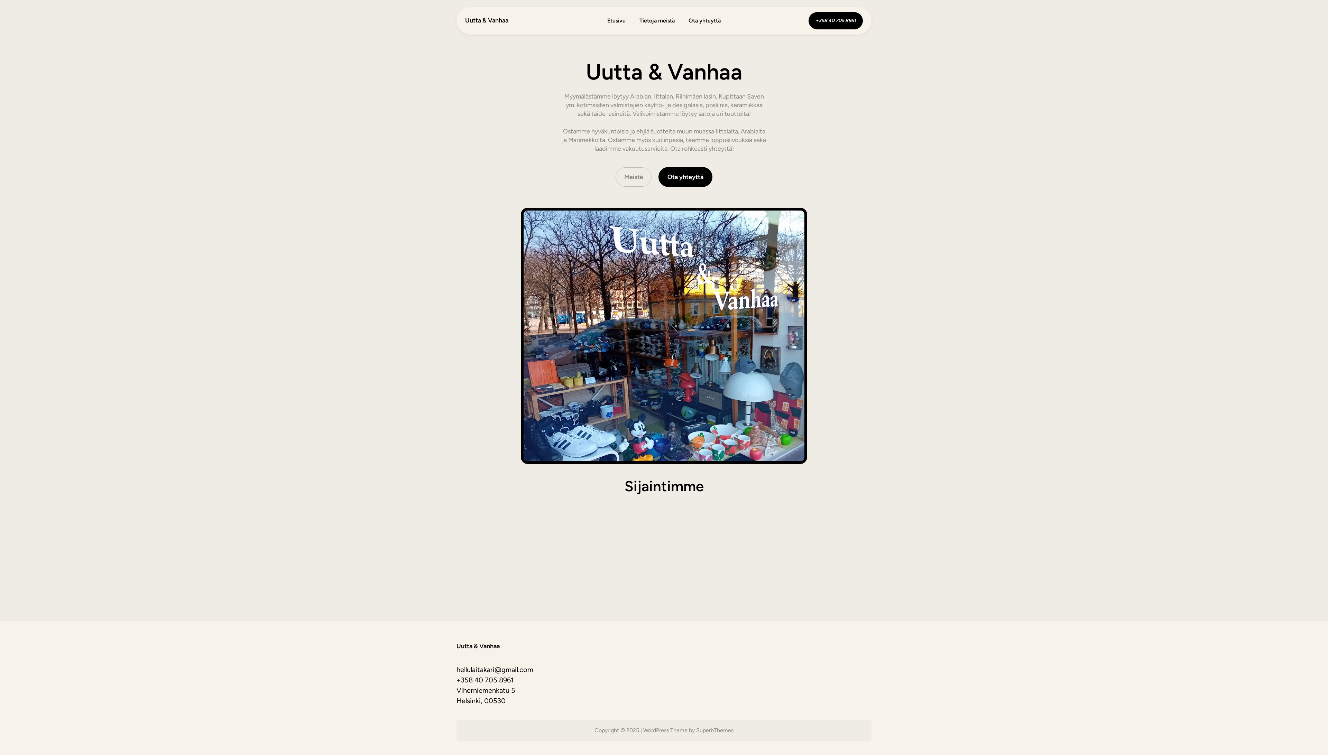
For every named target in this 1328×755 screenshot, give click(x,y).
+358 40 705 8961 (485, 680)
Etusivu (616, 20)
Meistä (633, 177)
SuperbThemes (715, 730)
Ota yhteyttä (685, 177)
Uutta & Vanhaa (486, 20)
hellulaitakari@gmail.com (494, 669)
